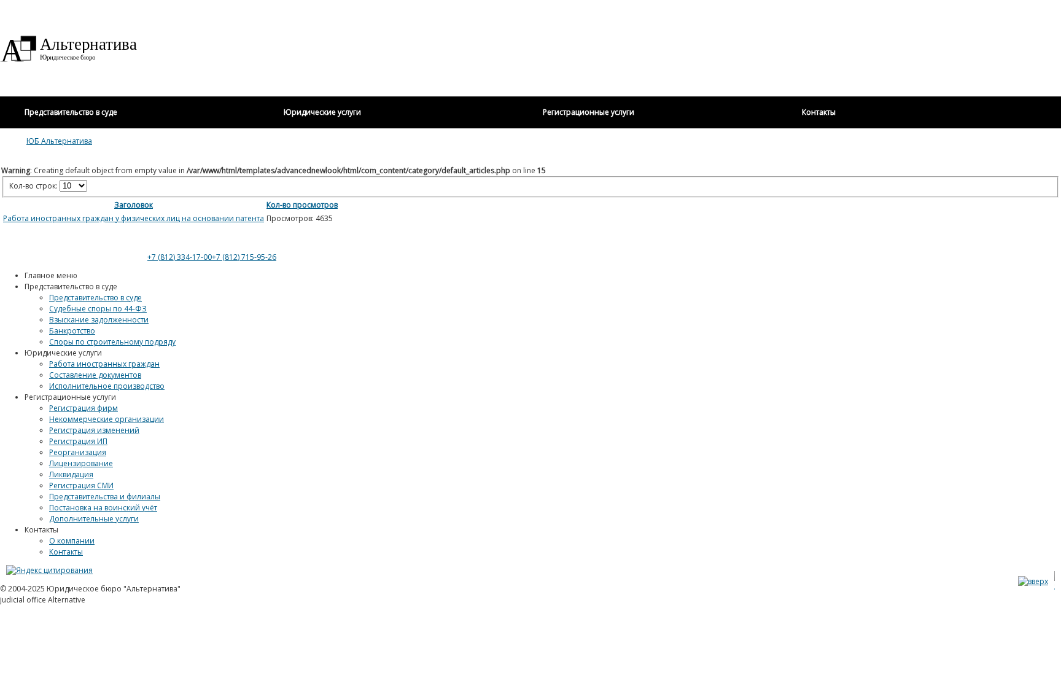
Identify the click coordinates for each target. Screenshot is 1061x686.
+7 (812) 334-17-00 (179, 257)
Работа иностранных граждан (104, 364)
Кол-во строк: (34, 186)
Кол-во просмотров (302, 205)
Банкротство (72, 330)
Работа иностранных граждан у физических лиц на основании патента (133, 218)
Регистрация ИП (78, 441)
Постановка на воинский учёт (103, 507)
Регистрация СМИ (81, 485)
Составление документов (95, 375)
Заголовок (133, 205)
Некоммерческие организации (106, 419)
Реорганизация (77, 452)
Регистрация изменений (94, 430)
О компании (72, 541)
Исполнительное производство (107, 386)
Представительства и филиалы (104, 496)
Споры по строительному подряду (112, 342)
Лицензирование (81, 463)
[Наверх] (1033, 581)
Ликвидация (71, 474)
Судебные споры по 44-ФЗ (98, 308)
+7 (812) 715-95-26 (244, 257)
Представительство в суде (95, 297)
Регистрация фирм (83, 408)
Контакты (66, 552)
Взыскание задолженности (99, 319)
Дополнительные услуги (94, 518)
